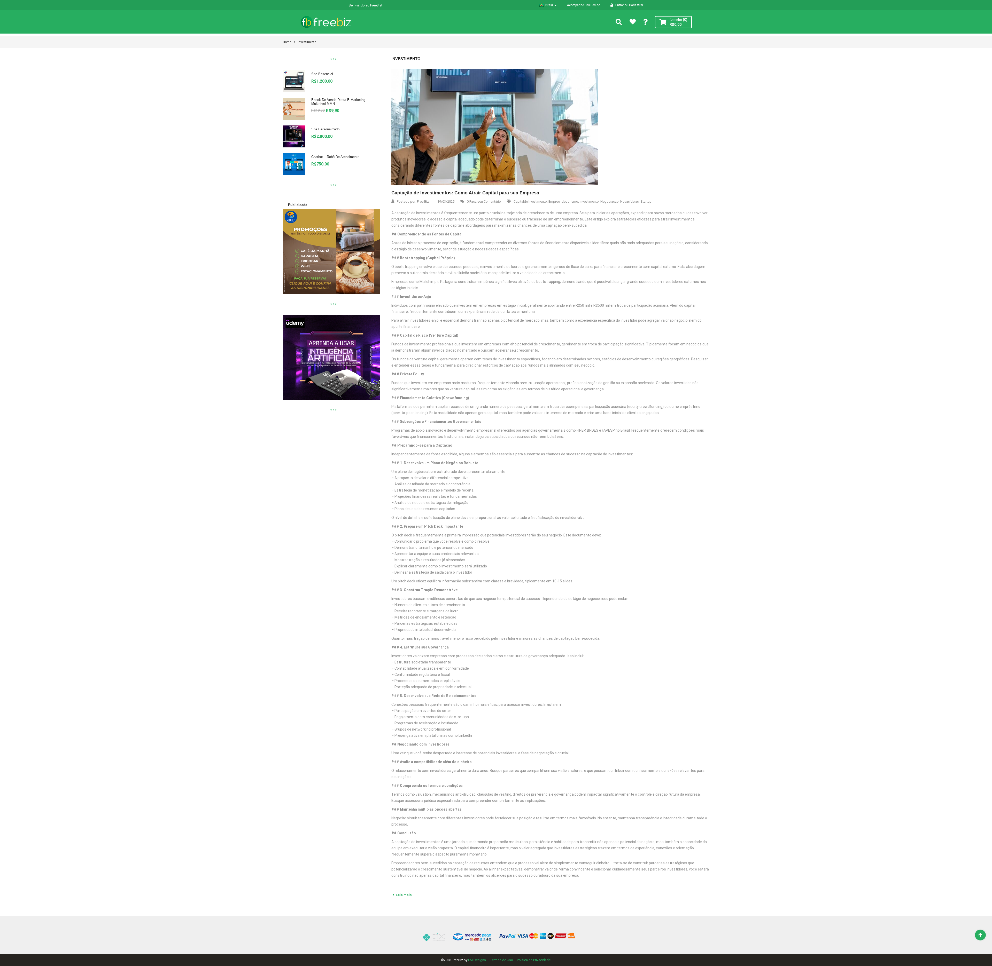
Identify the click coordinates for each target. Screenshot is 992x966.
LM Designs (477, 960)
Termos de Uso (501, 960)
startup (646, 201)
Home (287, 42)
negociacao (609, 201)
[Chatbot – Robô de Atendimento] (294, 164)
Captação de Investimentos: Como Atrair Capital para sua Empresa (465, 192)
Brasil (549, 5)
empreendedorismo (563, 201)
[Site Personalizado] (294, 136)
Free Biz (423, 201)
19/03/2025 (445, 201)
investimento (307, 42)
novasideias (629, 201)
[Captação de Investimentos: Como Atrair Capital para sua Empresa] (494, 127)
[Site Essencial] (294, 81)
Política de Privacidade (534, 960)
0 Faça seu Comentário (484, 201)
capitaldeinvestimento (530, 201)
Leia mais (404, 895)
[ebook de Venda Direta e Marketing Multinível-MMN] (294, 109)
